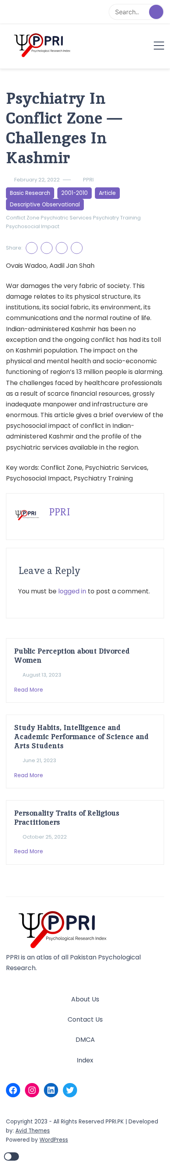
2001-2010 (74, 193)
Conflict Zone (23, 217)
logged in (72, 591)
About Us (85, 999)
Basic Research (30, 193)
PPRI (88, 179)
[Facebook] (13, 1090)
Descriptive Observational (45, 204)
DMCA (85, 1039)
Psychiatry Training (117, 217)
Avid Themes (32, 1131)
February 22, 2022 (37, 179)
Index (85, 1060)
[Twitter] (70, 1090)
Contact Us (85, 1019)
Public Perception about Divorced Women (72, 655)
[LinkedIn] (51, 1090)
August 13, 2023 (42, 674)
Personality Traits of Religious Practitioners (66, 818)
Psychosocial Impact (32, 226)
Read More (29, 690)
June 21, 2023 (39, 760)
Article (107, 193)
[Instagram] (32, 1090)
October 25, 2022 (45, 836)
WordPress (54, 1140)
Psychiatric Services (66, 217)
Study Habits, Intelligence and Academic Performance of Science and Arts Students (81, 736)
